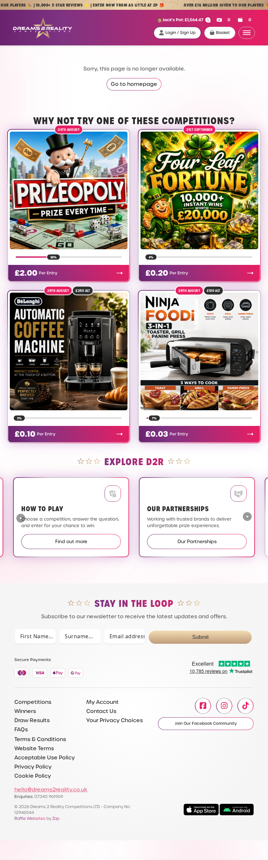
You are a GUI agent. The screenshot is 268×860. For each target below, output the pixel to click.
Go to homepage (134, 84)
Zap (55, 818)
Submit (200, 637)
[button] (247, 517)
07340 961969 (48, 796)
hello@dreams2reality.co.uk (51, 789)
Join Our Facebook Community (206, 723)
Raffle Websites (29, 818)
